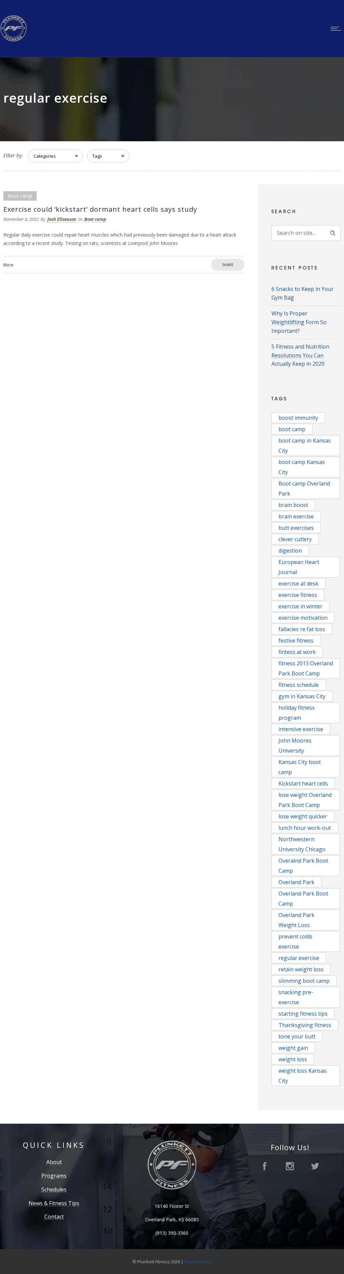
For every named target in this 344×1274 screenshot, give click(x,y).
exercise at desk (298, 583)
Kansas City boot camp (299, 767)
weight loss (292, 1059)
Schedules (54, 1189)
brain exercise (296, 516)
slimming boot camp (304, 980)
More (8, 265)
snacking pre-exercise (295, 997)
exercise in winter (300, 606)
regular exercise (298, 958)
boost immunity (298, 417)
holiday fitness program (296, 712)
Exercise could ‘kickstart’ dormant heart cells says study (100, 209)
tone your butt (296, 1036)
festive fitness (295, 640)
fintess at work (297, 652)
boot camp (291, 429)
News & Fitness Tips (54, 1203)
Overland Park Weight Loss (296, 920)
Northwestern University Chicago (302, 844)
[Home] (13, 40)
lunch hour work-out (304, 827)
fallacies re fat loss (301, 629)
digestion (290, 550)
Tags (97, 156)
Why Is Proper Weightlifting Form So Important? (299, 322)
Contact (54, 1216)
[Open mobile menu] (337, 28)
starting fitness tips (303, 1013)
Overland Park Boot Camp (303, 898)
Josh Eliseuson (61, 219)
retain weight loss (301, 969)
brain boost (293, 505)
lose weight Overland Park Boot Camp (305, 800)
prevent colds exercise (295, 941)
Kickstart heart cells (303, 783)
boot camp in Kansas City (304, 445)
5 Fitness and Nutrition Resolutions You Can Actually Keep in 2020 (300, 355)
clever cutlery (295, 539)
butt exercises (296, 527)
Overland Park (296, 882)
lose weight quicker (302, 816)
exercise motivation (303, 617)
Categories (45, 156)
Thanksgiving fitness (304, 1025)
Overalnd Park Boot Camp (303, 865)
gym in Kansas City (302, 696)
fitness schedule (298, 685)
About (54, 1162)
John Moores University (294, 745)
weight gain (293, 1048)
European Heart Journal (298, 567)
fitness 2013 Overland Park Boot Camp (305, 668)
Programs (54, 1175)
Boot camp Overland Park (304, 488)
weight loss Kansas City (302, 1075)
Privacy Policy (198, 1262)
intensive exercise (300, 729)
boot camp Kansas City (301, 467)
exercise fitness (297, 595)
